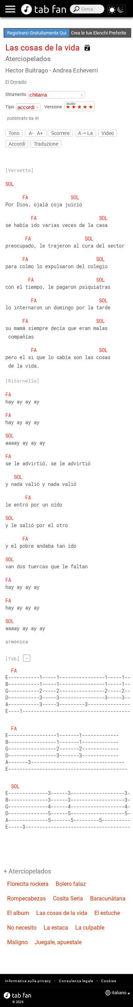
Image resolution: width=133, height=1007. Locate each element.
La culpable (89, 927)
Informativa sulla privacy (28, 981)
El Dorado (16, 82)
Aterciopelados (28, 59)
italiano (119, 992)
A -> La (85, 133)
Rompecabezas (26, 898)
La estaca (56, 927)
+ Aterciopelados (27, 871)
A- (31, 133)
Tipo (9, 106)
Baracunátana (108, 898)
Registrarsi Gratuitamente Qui (36, 33)
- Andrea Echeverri (73, 70)
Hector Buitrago (26, 70)
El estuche (107, 913)
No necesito (22, 927)
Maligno (17, 942)
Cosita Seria (68, 898)
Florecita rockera (28, 884)
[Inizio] (44, 9)
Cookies (108, 981)
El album (18, 913)
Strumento (15, 94)
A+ (40, 133)
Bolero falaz (71, 884)
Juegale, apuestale (58, 942)
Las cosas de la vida (61, 913)
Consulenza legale (76, 981)
